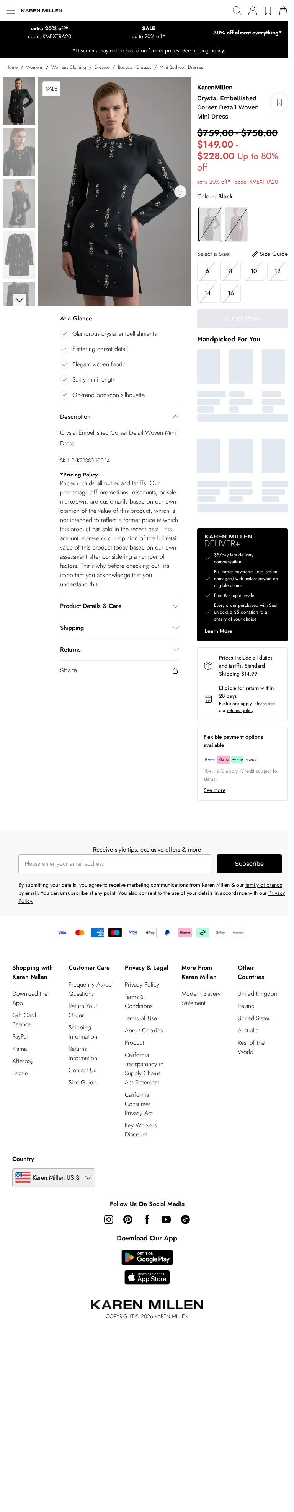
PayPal (20, 1036)
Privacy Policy (142, 984)
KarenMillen (215, 87)
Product (134, 1042)
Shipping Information (83, 1032)
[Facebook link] (147, 1219)
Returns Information (83, 1053)
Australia (248, 1030)
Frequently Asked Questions (90, 989)
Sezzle (20, 1073)
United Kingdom (258, 993)
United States (254, 1018)
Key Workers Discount (141, 1130)
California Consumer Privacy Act (139, 1103)
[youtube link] (166, 1219)
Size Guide (82, 1082)
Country (23, 1158)
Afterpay (22, 1061)
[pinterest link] (127, 1219)
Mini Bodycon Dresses (181, 67)
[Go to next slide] (180, 191)
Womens (34, 67)
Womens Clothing (68, 67)
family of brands (263, 885)
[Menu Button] (10, 10)
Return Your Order (83, 1010)
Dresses (102, 67)
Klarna (19, 1048)
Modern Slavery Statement (200, 998)
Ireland (246, 1005)
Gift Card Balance (24, 1020)
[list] (114, 191)
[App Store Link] (147, 1267)
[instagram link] (108, 1219)
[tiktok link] (185, 1219)
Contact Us (82, 1070)
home (12, 67)
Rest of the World (251, 1047)
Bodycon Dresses (134, 67)
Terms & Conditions (138, 1001)
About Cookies (144, 1030)
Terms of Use (141, 1018)
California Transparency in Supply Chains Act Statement (144, 1068)
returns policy (240, 710)
